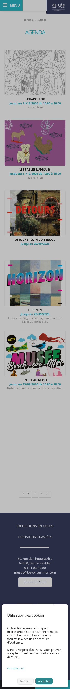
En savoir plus (15, 668)
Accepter (44, 681)
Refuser (25, 681)
